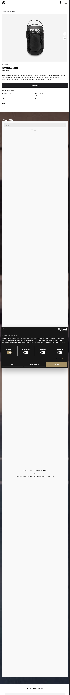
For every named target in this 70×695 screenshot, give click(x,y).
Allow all (56, 364)
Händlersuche (35, 85)
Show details (59, 359)
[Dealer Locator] (60, 2)
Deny (12, 364)
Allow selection (34, 364)
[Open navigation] (65, 2)
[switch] (25, 352)
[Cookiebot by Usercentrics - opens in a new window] (59, 329)
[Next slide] (64, 38)
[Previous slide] (64, 34)
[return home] (3, 2)
